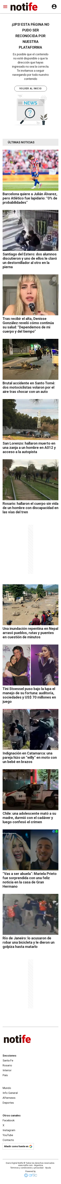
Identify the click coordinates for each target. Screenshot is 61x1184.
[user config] (54, 6)
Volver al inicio (30, 88)
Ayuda (48, 1168)
